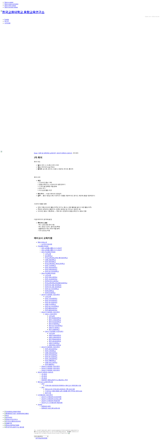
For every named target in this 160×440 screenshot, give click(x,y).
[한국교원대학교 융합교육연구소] (22, 12)
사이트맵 (7, 23)
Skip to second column (11, 7)
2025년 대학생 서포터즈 (64, 153)
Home (36, 153)
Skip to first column (10, 5)
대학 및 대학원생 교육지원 (47, 153)
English (6, 19)
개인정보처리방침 (41, 438)
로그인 (6, 21)
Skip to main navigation (11, 4)
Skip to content (8, 2)
